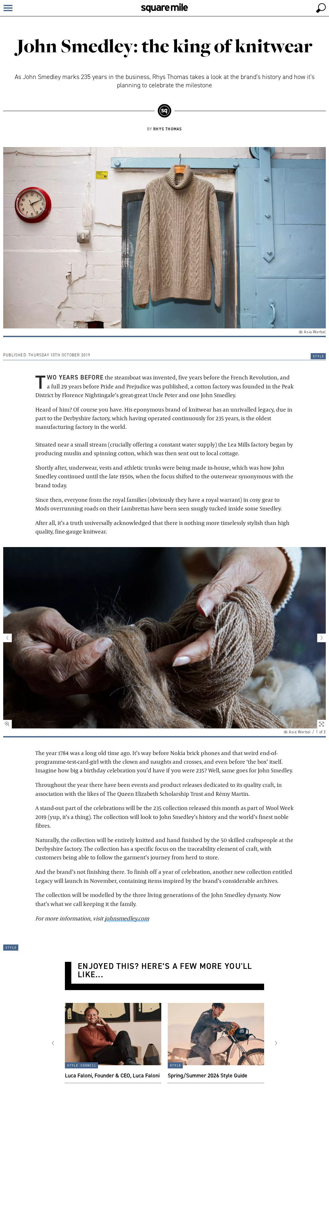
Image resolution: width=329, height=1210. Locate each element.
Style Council (81, 1064)
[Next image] (318, 638)
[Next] (272, 1043)
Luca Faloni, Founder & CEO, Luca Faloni (112, 1075)
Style (318, 355)
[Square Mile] (164, 8)
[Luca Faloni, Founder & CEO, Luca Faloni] (113, 1043)
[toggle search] (321, 8)
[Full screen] (318, 720)
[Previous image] (11, 638)
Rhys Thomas (167, 128)
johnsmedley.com (126, 918)
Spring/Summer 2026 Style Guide (207, 1075)
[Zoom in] (11, 720)
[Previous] (57, 1043)
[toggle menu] (8, 8)
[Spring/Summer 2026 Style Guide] (216, 1043)
